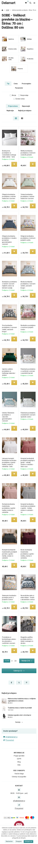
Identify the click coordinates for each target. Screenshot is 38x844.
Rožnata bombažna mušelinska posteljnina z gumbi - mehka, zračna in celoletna (9, 508)
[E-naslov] (19, 797)
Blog (19, 762)
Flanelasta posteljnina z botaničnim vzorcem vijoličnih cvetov (28, 415)
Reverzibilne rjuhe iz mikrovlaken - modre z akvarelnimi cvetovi (28, 598)
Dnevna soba (12, 49)
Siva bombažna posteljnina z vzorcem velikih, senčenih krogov (9, 328)
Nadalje (17, 722)
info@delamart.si (11, 737)
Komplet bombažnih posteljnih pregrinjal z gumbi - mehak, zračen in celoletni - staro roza (28, 463)
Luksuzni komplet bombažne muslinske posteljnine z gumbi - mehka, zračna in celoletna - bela (9, 463)
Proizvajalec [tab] (26, 84)
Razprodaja (24, 95)
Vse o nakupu (19, 770)
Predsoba (30, 59)
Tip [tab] (8, 84)
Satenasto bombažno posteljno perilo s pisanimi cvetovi (9, 598)
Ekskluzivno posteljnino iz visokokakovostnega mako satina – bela (9, 154)
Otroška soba (10, 58)
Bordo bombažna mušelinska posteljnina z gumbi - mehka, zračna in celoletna (28, 554)
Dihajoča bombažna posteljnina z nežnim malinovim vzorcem (9, 196)
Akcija (14, 95)
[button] (14, 164)
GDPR (19, 759)
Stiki (19, 765)
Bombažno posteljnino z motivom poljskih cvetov (28, 327)
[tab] (16, 118)
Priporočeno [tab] (13, 106)
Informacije (19, 753)
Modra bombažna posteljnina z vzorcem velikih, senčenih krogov (28, 285)
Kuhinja (29, 39)
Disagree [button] (19, 841)
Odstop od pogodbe (19, 777)
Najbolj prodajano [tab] (24, 111)
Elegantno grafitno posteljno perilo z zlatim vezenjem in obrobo (27, 640)
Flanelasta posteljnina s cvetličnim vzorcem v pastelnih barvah (28, 371)
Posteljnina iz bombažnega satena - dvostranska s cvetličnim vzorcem (9, 640)
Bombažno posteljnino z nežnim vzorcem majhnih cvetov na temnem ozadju (9, 285)
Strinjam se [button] (28, 841)
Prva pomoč (9, 740)
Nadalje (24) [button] (25, 661)
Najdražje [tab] (10, 111)
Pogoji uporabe (19, 756)
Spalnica (11, 39)
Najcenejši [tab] (26, 106)
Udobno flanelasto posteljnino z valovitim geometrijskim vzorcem (8, 417)
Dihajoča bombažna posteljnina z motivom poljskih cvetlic (28, 238)
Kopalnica (30, 49)
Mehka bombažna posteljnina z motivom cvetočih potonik (28, 153)
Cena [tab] (16, 84)
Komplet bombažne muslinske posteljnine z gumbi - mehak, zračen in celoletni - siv (28, 508)
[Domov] (2, 10)
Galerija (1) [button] (17, 671)
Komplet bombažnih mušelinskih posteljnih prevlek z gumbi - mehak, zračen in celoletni (9, 554)
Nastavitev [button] (9, 841)
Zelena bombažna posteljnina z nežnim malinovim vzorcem (27, 196)
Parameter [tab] (19, 88)
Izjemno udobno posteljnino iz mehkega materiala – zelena (9, 372)
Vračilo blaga (19, 774)
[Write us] (19, 805)
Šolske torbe (20, 99)
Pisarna (20, 68)
